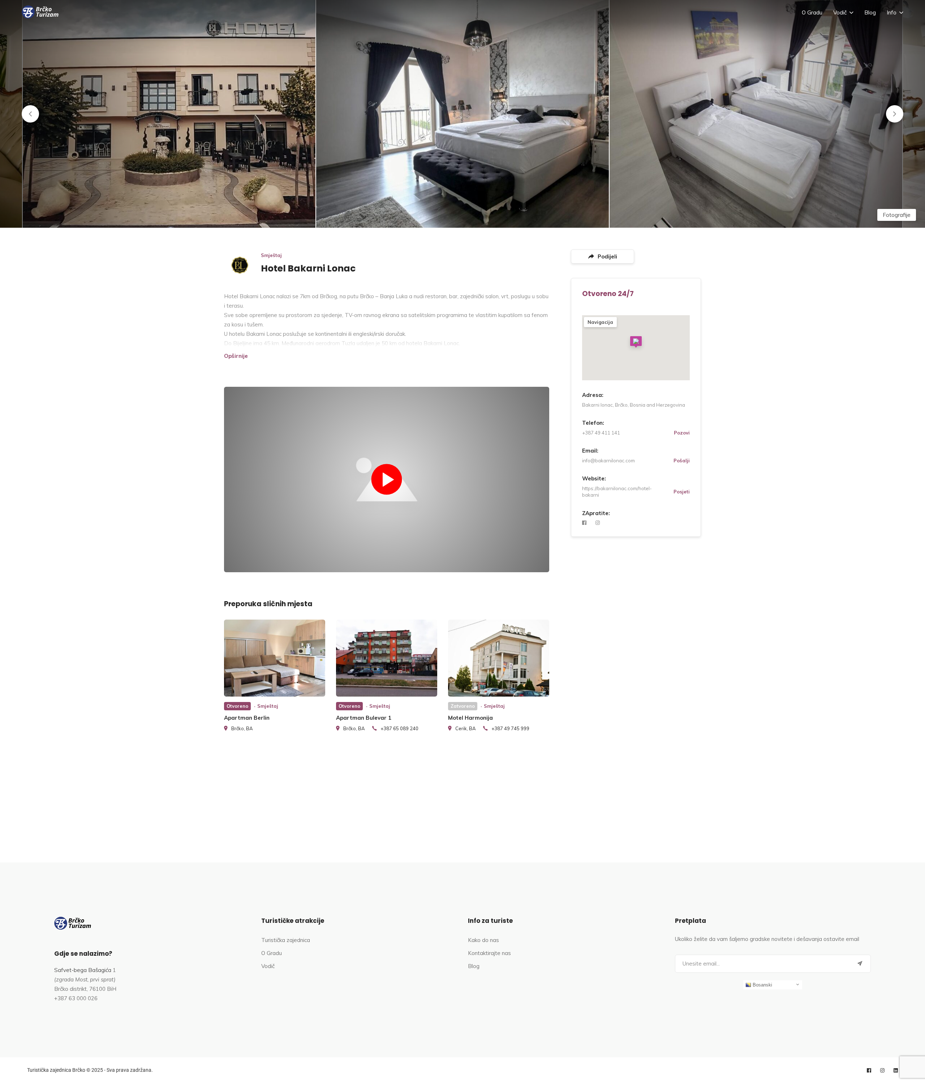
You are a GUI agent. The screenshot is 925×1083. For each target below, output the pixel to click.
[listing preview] (274, 658)
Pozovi (682, 433)
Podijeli (607, 256)
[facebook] (584, 523)
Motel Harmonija (470, 717)
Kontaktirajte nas (489, 953)
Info (891, 12)
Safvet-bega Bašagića (82, 970)
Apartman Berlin (247, 717)
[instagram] (597, 523)
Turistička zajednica (285, 940)
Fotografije (897, 214)
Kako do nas (483, 940)
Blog (870, 12)
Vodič (840, 12)
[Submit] (860, 964)
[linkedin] (896, 1070)
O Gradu (812, 12)
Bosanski (761, 985)
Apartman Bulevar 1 (363, 717)
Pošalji (682, 460)
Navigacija (600, 322)
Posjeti (682, 492)
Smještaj (271, 255)
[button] (30, 114)
